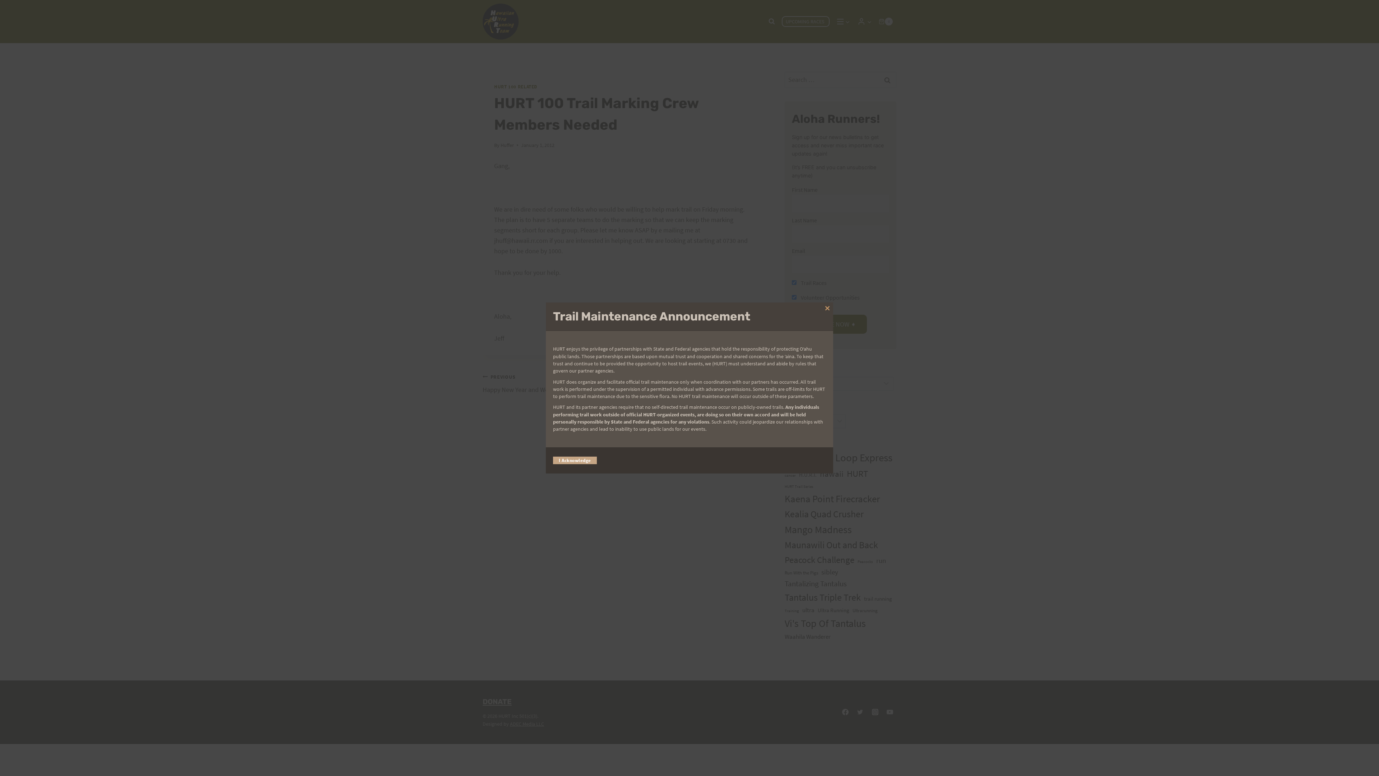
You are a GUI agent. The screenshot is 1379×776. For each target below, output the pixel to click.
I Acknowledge (575, 460)
